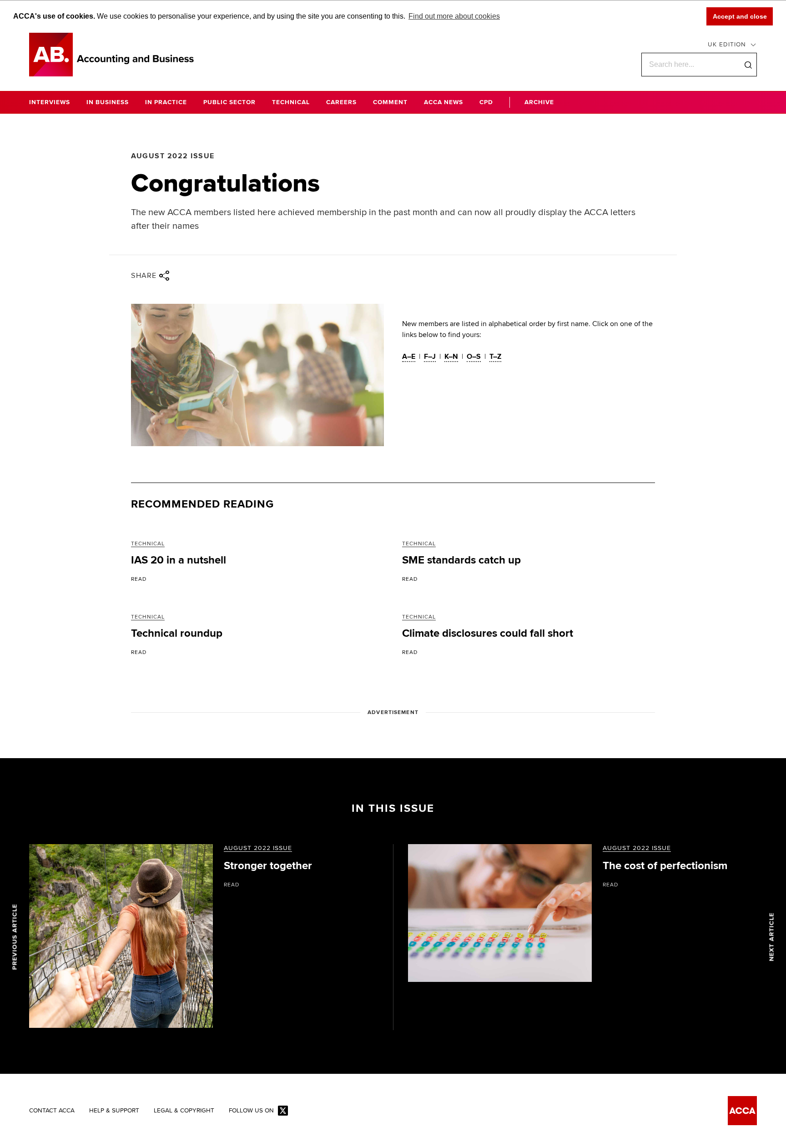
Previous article (15, 937)
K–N (451, 356)
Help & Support (114, 1110)
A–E (408, 356)
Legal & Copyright (184, 1110)
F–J (430, 356)
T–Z (495, 356)
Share (144, 275)
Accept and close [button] (740, 16)
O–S (474, 356)
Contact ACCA (52, 1110)
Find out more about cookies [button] (454, 16)
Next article (772, 937)
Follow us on (251, 1110)
